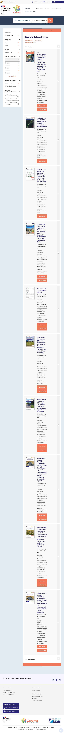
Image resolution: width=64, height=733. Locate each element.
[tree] (12, 99)
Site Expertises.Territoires (12, 707)
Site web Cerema (10, 704)
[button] (37, 2)
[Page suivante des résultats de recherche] (51, 30)
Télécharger (43, 109)
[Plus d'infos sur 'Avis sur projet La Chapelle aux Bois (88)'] (31, 293)
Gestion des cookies (41, 729)
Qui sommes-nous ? (7, 690)
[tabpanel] (32, 347)
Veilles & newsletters (37, 700)
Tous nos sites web (10, 711)
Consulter (42, 105)
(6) (11, 76)
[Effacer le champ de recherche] (47, 20)
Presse (52, 727)
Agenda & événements (37, 696)
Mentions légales (12, 727)
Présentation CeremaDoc (9, 692)
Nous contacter (36, 690)
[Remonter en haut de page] (61, 730)
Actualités (34, 698)
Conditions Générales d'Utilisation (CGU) (30, 727)
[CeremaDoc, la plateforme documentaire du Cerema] (17, 9)
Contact (45, 727)
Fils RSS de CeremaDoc (8, 694)
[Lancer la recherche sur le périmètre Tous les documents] (50, 20)
